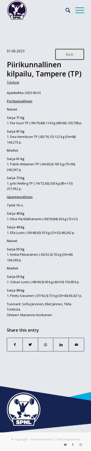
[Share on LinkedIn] (61, 344)
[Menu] (77, 10)
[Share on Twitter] (30, 344)
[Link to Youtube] (65, 444)
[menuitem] (65, 10)
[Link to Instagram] (80, 444)
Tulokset (13, 82)
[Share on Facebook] (14, 344)
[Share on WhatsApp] (45, 344)
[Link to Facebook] (73, 444)
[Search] (65, 10)
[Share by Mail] (76, 344)
